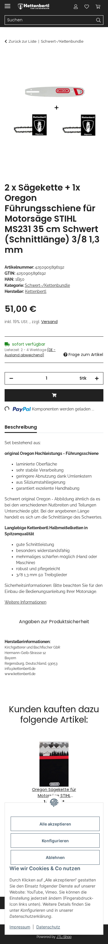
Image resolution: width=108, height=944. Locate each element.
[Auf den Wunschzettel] (91, 71)
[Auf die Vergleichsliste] (76, 71)
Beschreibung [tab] (21, 427)
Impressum (20, 926)
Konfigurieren (55, 840)
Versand (49, 322)
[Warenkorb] (97, 6)
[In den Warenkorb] (9, 57)
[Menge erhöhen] (96, 378)
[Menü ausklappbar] (7, 3)
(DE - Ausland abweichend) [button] (30, 352)
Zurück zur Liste (23, 41)
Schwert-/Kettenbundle (47, 285)
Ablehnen (55, 857)
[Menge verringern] (11, 378)
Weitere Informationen (25, 602)
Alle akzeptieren (55, 823)
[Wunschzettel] (86, 6)
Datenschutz (48, 926)
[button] (75, 6)
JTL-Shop (63, 937)
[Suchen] (98, 20)
